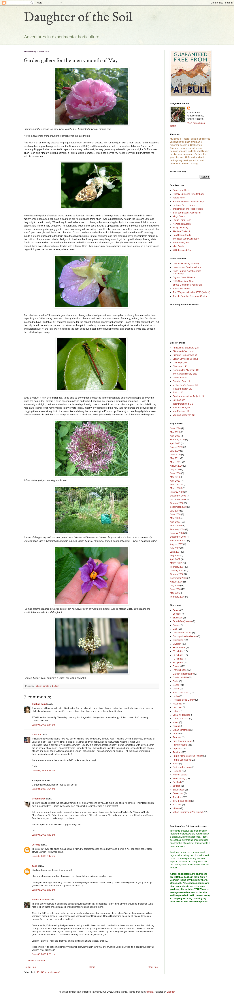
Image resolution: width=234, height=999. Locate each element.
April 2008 (175, 522)
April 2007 (175, 559)
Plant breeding (180, 745)
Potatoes (177, 752)
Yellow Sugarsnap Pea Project (188, 812)
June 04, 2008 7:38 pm (43, 835)
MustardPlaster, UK (182, 389)
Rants (176, 763)
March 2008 (176, 525)
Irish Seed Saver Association (187, 212)
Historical (177, 703)
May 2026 (175, 432)
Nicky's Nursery (180, 227)
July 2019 (175, 451)
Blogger (171, 992)
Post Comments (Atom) (48, 972)
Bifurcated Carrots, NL (184, 351)
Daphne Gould (39, 704)
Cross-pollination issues (185, 636)
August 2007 (176, 544)
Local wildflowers (181, 715)
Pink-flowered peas (182, 741)
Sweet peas (178, 789)
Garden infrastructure (183, 674)
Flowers (177, 666)
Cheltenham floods (182, 632)
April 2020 (175, 443)
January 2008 (177, 533)
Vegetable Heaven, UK (184, 415)
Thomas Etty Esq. (181, 242)
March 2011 (176, 462)
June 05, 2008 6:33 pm (43, 890)
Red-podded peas (182, 767)
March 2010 (176, 484)
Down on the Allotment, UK (186, 370)
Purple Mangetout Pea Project (188, 756)
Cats (175, 629)
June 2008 (175, 514)
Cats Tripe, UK (180, 362)
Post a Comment (36, 960)
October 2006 (177, 574)
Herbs (176, 696)
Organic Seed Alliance (184, 277)
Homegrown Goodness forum (187, 267)
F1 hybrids (178, 651)
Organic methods (181, 730)
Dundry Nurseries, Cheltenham (188, 194)
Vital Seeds (178, 246)
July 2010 (175, 469)
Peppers (177, 737)
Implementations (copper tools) (188, 209)
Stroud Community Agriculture (187, 285)
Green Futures (180, 377)
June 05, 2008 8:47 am (43, 856)
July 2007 (175, 548)
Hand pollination (181, 692)
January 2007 (177, 570)
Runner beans (180, 774)
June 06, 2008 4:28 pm (43, 954)
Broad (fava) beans (182, 621)
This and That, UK (181, 407)
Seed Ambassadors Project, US (188, 396)
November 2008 (178, 499)
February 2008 (177, 529)
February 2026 (177, 439)
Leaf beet (177, 707)
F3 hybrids (178, 659)
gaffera (149, 992)
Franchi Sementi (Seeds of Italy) (188, 201)
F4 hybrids (178, 662)
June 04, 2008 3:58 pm (43, 770)
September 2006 (178, 578)
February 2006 (177, 597)
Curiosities (178, 640)
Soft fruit (177, 782)
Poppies (177, 748)
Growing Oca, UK (181, 381)
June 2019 (175, 454)
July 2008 (175, 510)
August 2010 (176, 466)
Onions (176, 726)
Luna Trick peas (181, 718)
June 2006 (175, 589)
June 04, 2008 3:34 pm (43, 725)
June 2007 (175, 552)
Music (176, 722)
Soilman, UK (179, 400)
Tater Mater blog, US (183, 404)
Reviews (177, 771)
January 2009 (177, 492)
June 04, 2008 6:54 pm (43, 789)
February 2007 (177, 567)
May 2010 (175, 477)
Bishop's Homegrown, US (185, 355)
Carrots (176, 625)
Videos (176, 808)
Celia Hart (37, 734)
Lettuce (176, 711)
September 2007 (178, 540)
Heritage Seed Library (184, 205)
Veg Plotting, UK (181, 411)
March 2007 (176, 563)
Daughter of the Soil (78, 18)
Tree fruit (177, 804)
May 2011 (175, 458)
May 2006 (175, 593)
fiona (34, 866)
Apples (176, 610)
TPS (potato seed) (182, 801)
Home (92, 967)
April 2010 (175, 481)
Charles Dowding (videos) (186, 263)
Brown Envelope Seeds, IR (186, 359)
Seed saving (179, 778)
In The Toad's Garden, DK (185, 385)
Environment (179, 647)
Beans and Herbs (181, 190)
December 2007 (178, 537)
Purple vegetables (182, 760)
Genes (176, 685)
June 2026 (175, 428)
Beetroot (177, 614)
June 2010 (175, 473)
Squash (176, 786)
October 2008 (177, 503)
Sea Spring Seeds (182, 235)
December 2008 (178, 495)
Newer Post (30, 967)
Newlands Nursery (182, 224)
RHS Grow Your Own (183, 281)
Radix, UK (178, 392)
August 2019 (176, 447)
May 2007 (175, 555)
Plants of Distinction (182, 231)
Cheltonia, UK (180, 366)
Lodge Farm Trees (182, 220)
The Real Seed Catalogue (186, 239)
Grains (176, 688)
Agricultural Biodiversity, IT (186, 347)
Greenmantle (39, 798)
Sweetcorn (178, 793)
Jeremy (36, 844)
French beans (179, 670)
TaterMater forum (181, 288)
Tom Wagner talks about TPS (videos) (191, 292)
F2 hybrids (178, 655)
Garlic (176, 681)
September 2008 (178, 507)
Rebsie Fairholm (40, 899)
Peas (175, 733)
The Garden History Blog (185, 373)
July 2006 (175, 585)
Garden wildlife (180, 677)
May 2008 (175, 518)
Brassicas (177, 617)
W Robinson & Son (182, 250)
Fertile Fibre (179, 197)
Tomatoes (177, 797)
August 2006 (176, 581)
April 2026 (175, 436)
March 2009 (176, 488)
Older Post (153, 967)
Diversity (177, 644)
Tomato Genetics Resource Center (190, 296)
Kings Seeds (179, 216)
